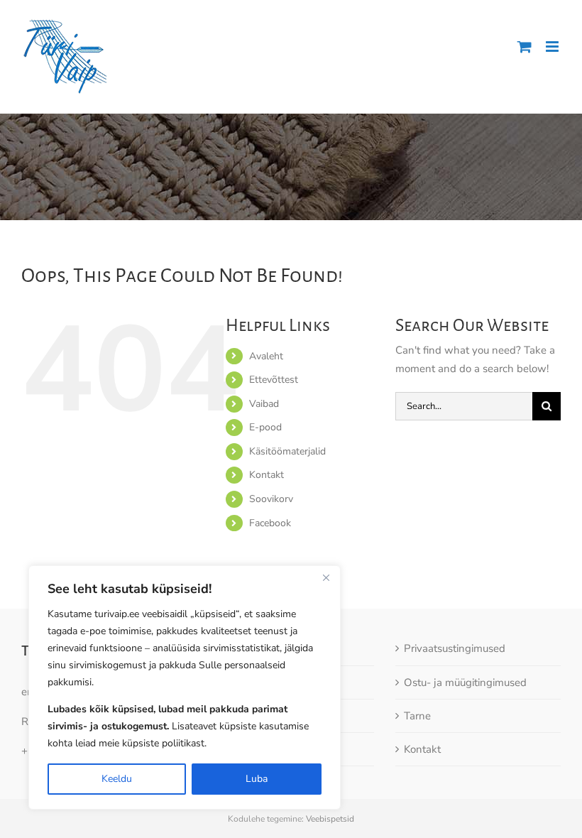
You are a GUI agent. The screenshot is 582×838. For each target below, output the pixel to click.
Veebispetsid (330, 819)
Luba (257, 778)
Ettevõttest (273, 379)
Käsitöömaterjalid (287, 451)
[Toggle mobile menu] (553, 46)
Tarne (417, 716)
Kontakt (266, 474)
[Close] (325, 577)
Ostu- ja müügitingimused (465, 682)
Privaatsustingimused (454, 648)
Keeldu (116, 778)
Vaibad (264, 403)
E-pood (265, 427)
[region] (184, 687)
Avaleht (266, 356)
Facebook (270, 523)
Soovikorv (271, 499)
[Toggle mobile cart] (524, 46)
